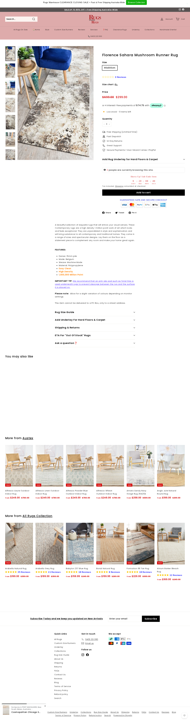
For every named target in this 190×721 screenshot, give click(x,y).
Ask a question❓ (66, 343)
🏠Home (36, 30)
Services (94, 30)
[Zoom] (55, 103)
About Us (58, 659)
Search (57, 698)
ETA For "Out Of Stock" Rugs (73, 335)
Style (47, 30)
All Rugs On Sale (21, 30)
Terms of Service (62, 686)
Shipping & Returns (67, 327)
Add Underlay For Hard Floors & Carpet (80, 319)
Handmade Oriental (168, 30)
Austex (27, 438)
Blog (56, 682)
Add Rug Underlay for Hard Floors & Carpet (130, 159)
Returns (58, 666)
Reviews (81, 30)
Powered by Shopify (122, 715)
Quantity (107, 118)
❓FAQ (105, 30)
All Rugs (58, 639)
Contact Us (60, 674)
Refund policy (61, 694)
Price (105, 91)
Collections (149, 30)
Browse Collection (136, 2)
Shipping (119, 186)
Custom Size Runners (63, 30)
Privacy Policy (61, 690)
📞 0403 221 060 (95, 36)
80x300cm (109, 67)
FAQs (56, 670)
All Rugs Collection (37, 516)
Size (104, 62)
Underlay (136, 30)
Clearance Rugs (120, 30)
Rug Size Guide (64, 312)
